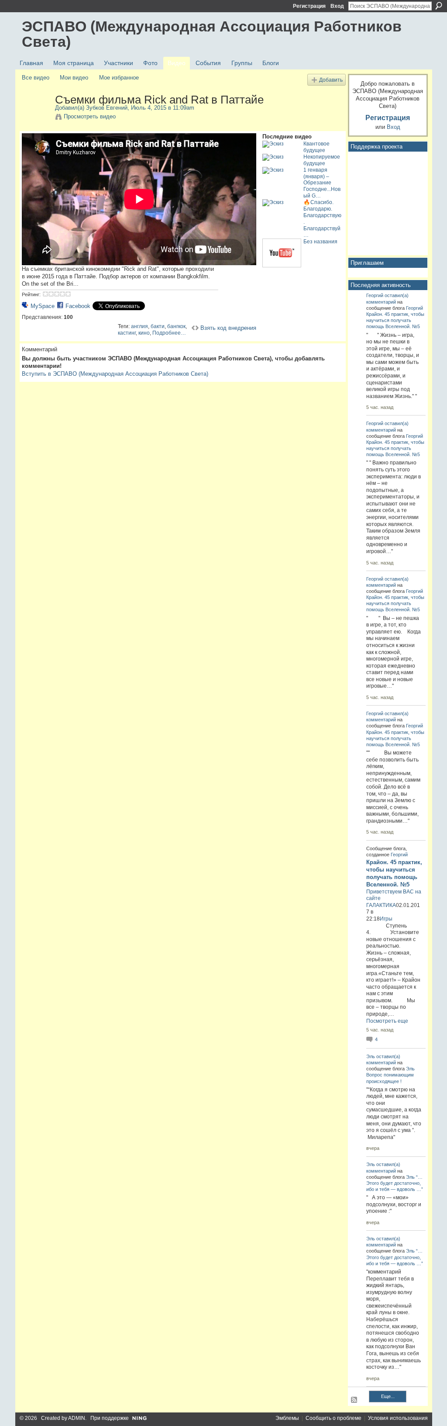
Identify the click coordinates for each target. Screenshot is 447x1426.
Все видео (35, 77)
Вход (337, 6)
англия (139, 326)
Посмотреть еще (387, 1021)
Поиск (438, 6)
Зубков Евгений (106, 107)
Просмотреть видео (90, 116)
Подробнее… (169, 333)
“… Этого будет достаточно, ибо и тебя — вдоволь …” (394, 1183)
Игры (386, 919)
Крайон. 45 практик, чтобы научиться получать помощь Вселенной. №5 (395, 320)
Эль (370, 1056)
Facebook (77, 306)
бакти (158, 326)
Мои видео (74, 77)
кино (144, 333)
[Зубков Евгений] (38, 118)
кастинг (127, 333)
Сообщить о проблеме (333, 1418)
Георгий (374, 295)
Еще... (388, 1396)
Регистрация (309, 6)
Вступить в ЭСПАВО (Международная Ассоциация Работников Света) (115, 373)
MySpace (43, 306)
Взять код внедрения (228, 328)
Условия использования (398, 1418)
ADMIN (76, 1418)
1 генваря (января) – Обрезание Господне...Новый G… (321, 183)
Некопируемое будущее (321, 160)
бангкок (176, 326)
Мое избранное (119, 77)
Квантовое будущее (316, 147)
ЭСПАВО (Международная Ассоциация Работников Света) (212, 34)
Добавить (331, 80)
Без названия (320, 242)
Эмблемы (287, 1418)
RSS (354, 1400)
